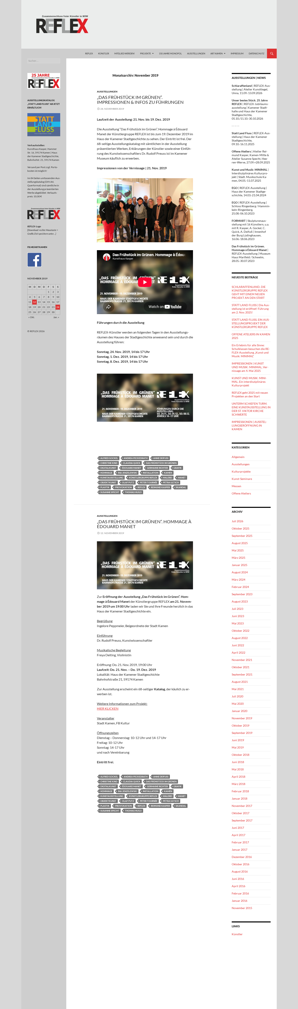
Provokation (123, 487)
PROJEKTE (145, 53)
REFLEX (89, 53)
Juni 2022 (238, 645)
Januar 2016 (239, 900)
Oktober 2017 (240, 813)
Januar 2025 (239, 565)
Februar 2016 (240, 893)
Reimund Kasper (160, 487)
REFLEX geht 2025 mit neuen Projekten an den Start (250, 394)
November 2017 (242, 805)
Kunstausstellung (111, 477)
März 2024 (238, 579)
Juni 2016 (238, 878)
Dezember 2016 (242, 857)
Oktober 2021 (240, 667)
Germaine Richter (157, 467)
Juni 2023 (238, 616)
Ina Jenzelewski (127, 472)
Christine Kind (108, 463)
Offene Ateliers (241, 493)
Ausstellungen (107, 91)
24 (57, 307)
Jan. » (56, 317)
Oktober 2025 (240, 528)
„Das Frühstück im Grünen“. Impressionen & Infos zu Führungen (140, 99)
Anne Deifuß (160, 458)
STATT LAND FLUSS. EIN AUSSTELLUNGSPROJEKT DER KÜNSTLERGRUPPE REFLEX (251, 323)
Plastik (104, 487)
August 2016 (240, 871)
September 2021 (242, 674)
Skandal (181, 487)
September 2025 (242, 535)
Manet (182, 477)
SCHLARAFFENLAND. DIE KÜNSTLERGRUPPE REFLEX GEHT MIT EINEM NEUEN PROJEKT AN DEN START (250, 292)
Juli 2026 (237, 521)
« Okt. (31, 317)
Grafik (178, 467)
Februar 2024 (240, 587)
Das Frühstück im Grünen (161, 463)
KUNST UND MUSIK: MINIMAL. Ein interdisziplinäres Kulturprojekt (249, 381)
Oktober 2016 (240, 864)
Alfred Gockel (109, 458)
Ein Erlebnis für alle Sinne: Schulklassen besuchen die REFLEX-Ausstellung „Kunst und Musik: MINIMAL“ (251, 350)
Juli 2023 (237, 608)
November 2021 (242, 660)
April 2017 (238, 835)
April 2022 (238, 652)
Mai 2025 (238, 550)
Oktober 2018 (240, 754)
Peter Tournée (148, 482)
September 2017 (242, 820)
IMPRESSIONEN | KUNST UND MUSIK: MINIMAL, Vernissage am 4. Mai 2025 (250, 367)
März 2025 (238, 557)
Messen (236, 486)
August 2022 (240, 638)
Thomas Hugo (133, 492)
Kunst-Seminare (242, 478)
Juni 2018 (238, 762)
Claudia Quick (131, 463)
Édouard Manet (131, 467)
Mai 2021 (238, 689)
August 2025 (240, 543)
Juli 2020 (237, 696)
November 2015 (242, 908)
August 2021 (240, 681)
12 (34, 301)
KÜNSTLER (103, 53)
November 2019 (242, 718)
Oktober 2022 (240, 630)
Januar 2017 (239, 849)
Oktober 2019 (240, 725)
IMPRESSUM (237, 53)
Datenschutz (256, 53)
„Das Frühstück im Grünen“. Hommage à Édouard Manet (144, 524)
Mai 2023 (238, 623)
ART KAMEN (216, 53)
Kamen (168, 472)
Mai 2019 (238, 747)
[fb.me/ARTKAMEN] (34, 259)
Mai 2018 (238, 769)
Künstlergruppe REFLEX (143, 477)
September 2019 (242, 733)
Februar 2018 (240, 791)
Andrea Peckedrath (136, 458)
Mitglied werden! (124, 53)
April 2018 (238, 776)
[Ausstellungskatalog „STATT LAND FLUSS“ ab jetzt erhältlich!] (43, 124)
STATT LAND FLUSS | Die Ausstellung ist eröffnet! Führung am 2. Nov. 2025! (251, 308)
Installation (150, 472)
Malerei (167, 477)
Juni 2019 (238, 740)
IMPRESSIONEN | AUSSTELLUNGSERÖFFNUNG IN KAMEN (249, 425)
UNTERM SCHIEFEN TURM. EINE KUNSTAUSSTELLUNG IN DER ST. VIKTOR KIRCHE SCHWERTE (251, 409)
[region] (145, 210)
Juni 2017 (238, 827)
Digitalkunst (108, 467)
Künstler (237, 934)
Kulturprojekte (241, 471)
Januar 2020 (239, 711)
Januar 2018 (239, 798)
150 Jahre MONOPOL (170, 53)
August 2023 (240, 601)
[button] (103, 210)
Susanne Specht (109, 492)
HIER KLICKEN (107, 708)
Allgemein (238, 457)
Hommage (106, 472)
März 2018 (238, 784)
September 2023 (242, 594)
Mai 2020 (238, 703)
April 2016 (238, 886)
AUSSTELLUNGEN (196, 53)
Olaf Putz (128, 482)
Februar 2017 (240, 842)
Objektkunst (108, 482)
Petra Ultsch (171, 482)
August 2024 (240, 572)
